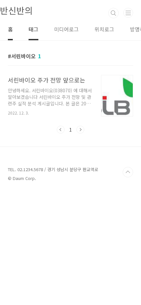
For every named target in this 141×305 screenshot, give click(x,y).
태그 (33, 29)
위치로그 (104, 29)
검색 (113, 13)
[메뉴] (128, 13)
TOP (128, 172)
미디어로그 (66, 29)
